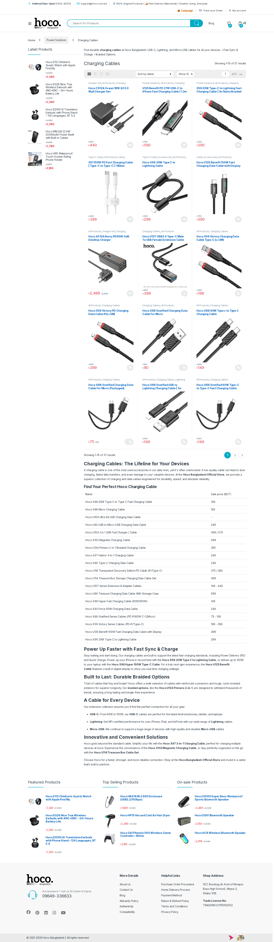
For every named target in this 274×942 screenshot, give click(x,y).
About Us (125, 884)
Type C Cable (95, 157)
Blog (211, 23)
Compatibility (127, 911)
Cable (121, 157)
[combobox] (128, 23)
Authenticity (126, 906)
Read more (130, 145)
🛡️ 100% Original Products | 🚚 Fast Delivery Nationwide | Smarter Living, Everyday (160, 3)
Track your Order (213, 10)
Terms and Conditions (174, 906)
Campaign (187, 10)
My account (239, 10)
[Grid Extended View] (95, 74)
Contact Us (126, 889)
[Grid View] (89, 74)
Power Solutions (56, 40)
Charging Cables (151, 231)
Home (31, 40)
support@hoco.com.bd (94, 3)
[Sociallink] (28, 912)
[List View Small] (107, 74)
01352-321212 (51, 3)
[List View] (101, 74)
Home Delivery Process (175, 889)
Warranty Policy (129, 900)
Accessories (165, 157)
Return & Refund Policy (175, 900)
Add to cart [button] (184, 293)
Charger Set (94, 83)
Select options (237, 293)
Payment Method (171, 895)
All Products (108, 83)
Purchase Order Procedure (177, 884)
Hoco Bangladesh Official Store (203, 474)
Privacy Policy (169, 911)
